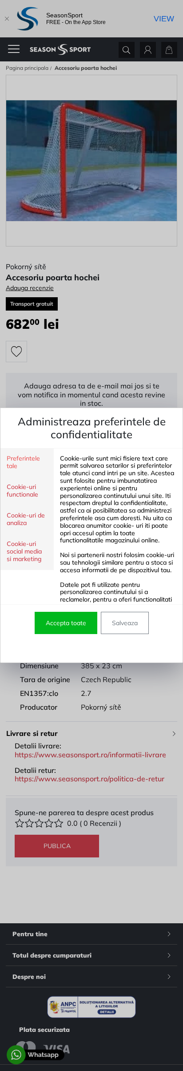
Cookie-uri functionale (22, 490)
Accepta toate (66, 623)
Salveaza (125, 623)
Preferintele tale (23, 462)
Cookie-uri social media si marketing (24, 551)
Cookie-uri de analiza (26, 519)
